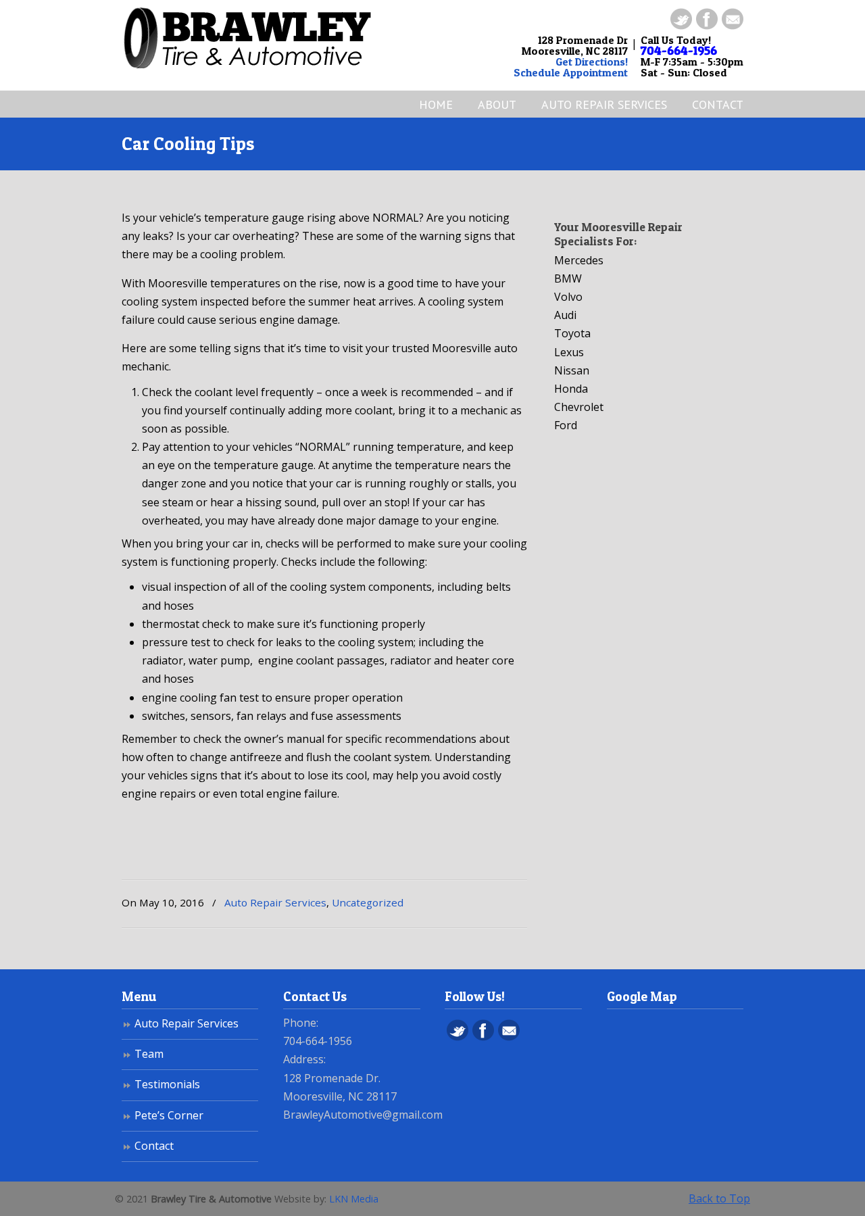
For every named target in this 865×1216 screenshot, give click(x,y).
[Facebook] (707, 25)
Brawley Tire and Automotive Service (253, 38)
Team (149, 1053)
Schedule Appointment (571, 72)
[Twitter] (681, 25)
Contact (154, 1145)
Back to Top (719, 1198)
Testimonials (167, 1084)
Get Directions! (591, 61)
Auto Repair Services (275, 902)
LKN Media (353, 1198)
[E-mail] (732, 25)
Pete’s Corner (168, 1115)
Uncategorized (367, 902)
